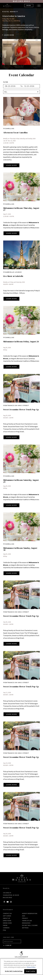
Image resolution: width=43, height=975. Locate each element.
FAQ (4, 930)
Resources (26, 923)
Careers (6, 927)
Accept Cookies (30, 971)
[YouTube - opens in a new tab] (7, 902)
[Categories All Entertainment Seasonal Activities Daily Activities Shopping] (21, 92)
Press (5, 925)
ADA (23, 916)
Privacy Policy (31, 967)
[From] (12, 86)
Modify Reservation (29, 913)
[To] (31, 86)
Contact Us (7, 913)
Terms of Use (27, 920)
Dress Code (7, 923)
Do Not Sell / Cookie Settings (14, 971)
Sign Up (8, 945)
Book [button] (29, 5)
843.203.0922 (21, 1)
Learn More (8, 35)
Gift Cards (7, 916)
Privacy (25, 918)
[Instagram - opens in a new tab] (11, 902)
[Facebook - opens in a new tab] (4, 902)
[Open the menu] (38, 5)
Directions (7, 920)
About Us (6, 918)
